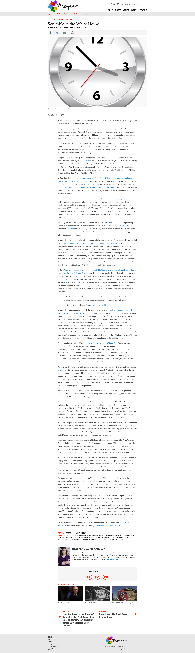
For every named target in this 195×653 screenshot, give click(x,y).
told (65, 282)
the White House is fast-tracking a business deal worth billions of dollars (89, 243)
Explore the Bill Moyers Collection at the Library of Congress (69, 14)
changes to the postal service (124, 225)
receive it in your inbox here (108, 525)
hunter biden (74, 537)
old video (102, 495)
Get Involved (53, 647)
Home (50, 637)
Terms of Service (110, 649)
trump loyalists (116, 539)
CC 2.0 (69, 109)
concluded (71, 228)
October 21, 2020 (99, 305)
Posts (50, 639)
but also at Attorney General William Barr (100, 343)
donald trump (104, 536)
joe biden (84, 537)
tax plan (104, 539)
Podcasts (142, 10)
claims (88, 160)
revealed (61, 370)
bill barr (79, 536)
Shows (118, 10)
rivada (78, 539)
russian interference (91, 539)
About (50, 649)
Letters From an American (75, 533)
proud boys (70, 539)
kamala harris (95, 537)
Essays (126, 10)
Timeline (51, 642)
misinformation (119, 537)
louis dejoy (107, 537)
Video (110, 10)
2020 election (68, 536)
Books (133, 10)
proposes (66, 401)
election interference (120, 536)
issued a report (117, 222)
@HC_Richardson (112, 560)
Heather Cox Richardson (61, 27)
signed (122, 198)
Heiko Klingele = (58, 109)
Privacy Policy (121, 649)
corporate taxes (90, 536)
